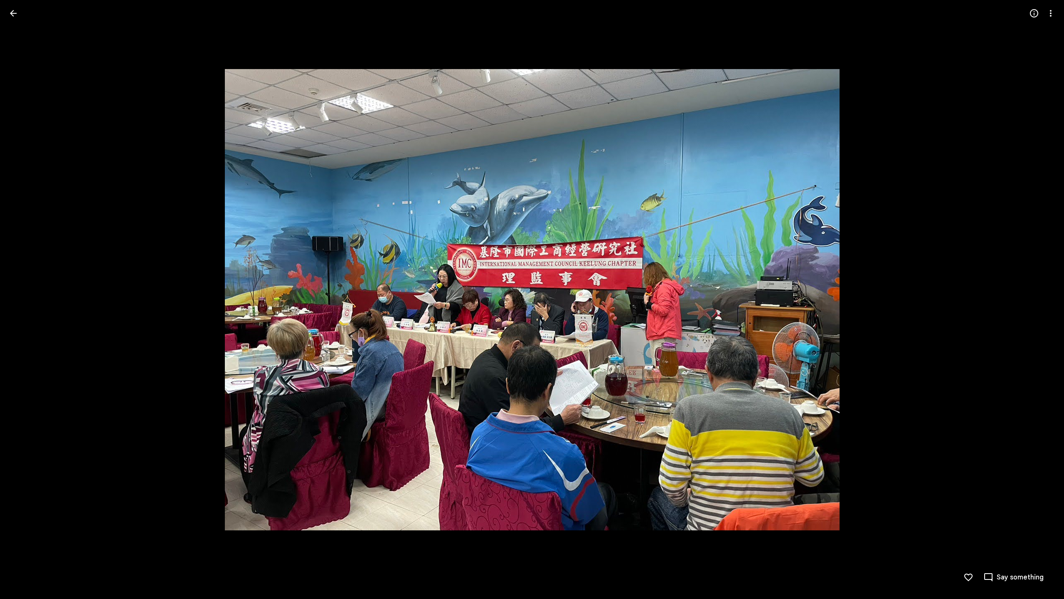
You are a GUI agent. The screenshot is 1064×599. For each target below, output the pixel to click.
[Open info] (1034, 13)
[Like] (968, 577)
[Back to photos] (13, 13)
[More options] (1050, 13)
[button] (23, 299)
